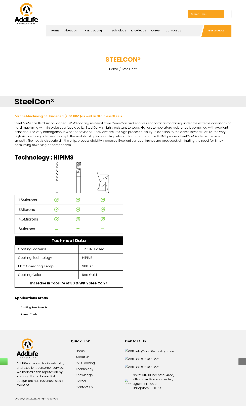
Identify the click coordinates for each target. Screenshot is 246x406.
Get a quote (216, 30)
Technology (118, 30)
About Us (70, 30)
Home (55, 30)
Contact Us (173, 30)
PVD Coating (93, 30)
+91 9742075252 (147, 359)
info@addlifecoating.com (155, 351)
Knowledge (138, 30)
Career (155, 30)
